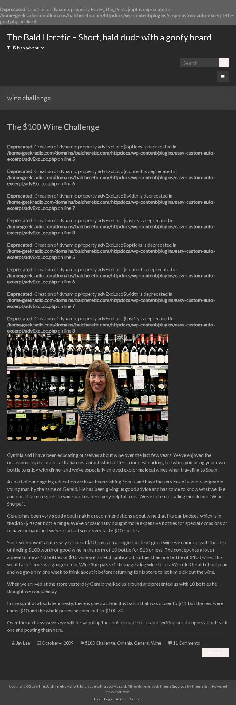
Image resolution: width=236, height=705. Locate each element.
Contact (136, 699)
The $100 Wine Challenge (53, 127)
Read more (215, 652)
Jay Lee (23, 642)
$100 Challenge (100, 642)
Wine (156, 642)
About (121, 699)
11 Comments (186, 642)
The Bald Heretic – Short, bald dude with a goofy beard (109, 37)
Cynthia (124, 642)
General (141, 642)
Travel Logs (102, 699)
